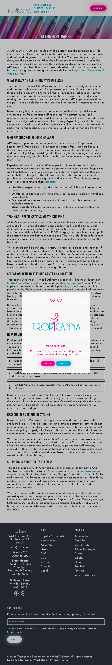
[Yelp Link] (59, 300)
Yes (62, 363)
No (46, 363)
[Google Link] (52, 300)
